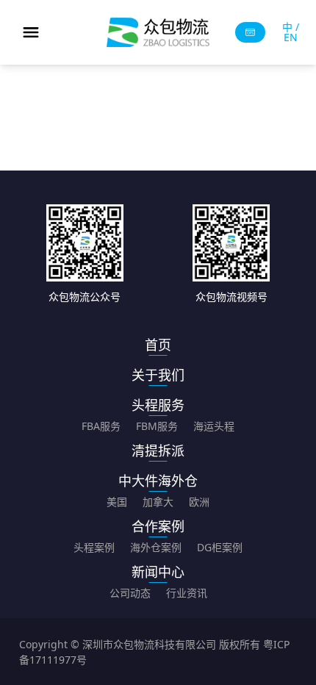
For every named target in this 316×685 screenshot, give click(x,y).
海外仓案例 (156, 547)
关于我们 (158, 375)
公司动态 (130, 593)
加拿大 (158, 502)
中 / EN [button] (290, 32)
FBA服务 (101, 426)
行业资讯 (186, 593)
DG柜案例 (220, 547)
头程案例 (94, 547)
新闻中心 (158, 572)
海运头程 (213, 426)
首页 (158, 345)
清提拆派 (158, 450)
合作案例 (158, 526)
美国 (117, 502)
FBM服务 (157, 426)
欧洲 (199, 502)
